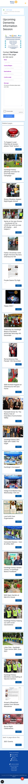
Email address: (7, 71)
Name (5, 59)
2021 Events (9, 10)
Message (6, 83)
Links (15, 757)
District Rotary (14, 769)
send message (9, 116)
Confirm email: (7, 77)
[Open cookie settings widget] (2, 781)
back (19, 744)
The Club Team (14, 756)
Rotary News (14, 770)
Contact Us (14, 759)
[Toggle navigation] (25, 3)
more (18, 149)
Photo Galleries (14, 754)
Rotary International (14, 766)
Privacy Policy (15, 760)
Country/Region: (8, 65)
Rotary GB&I (14, 767)
